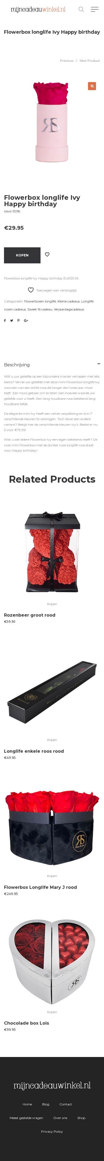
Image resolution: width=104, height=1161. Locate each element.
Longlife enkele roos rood (34, 751)
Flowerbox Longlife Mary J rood (40, 887)
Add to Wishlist (47, 254)
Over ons (60, 1118)
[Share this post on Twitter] (11, 320)
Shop (81, 1118)
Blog (45, 1104)
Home (27, 1104)
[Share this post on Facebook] (5, 320)
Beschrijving (17, 364)
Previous (66, 61)
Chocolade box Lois (26, 1023)
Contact (65, 1104)
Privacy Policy (52, 1131)
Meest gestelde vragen (26, 1118)
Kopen (22, 255)
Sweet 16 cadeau (39, 309)
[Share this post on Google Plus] (26, 320)
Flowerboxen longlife (40, 301)
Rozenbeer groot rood (29, 615)
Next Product (90, 61)
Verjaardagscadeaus (69, 309)
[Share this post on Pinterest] (18, 320)
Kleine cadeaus (69, 301)
